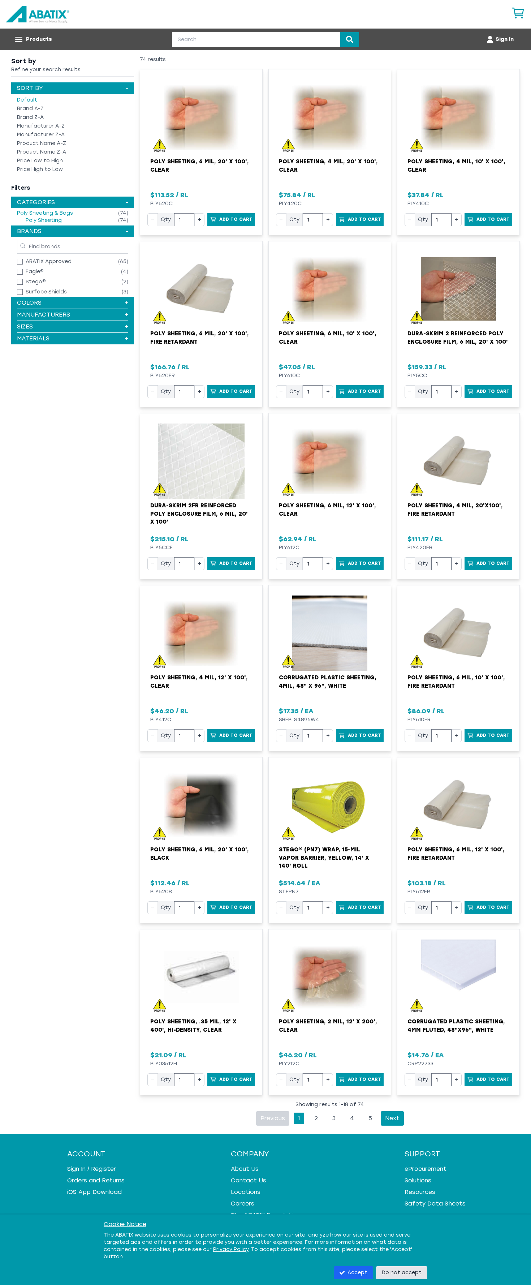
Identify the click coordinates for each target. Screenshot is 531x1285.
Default (27, 100)
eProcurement (425, 1168)
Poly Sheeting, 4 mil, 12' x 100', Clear (199, 681)
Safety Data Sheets (435, 1203)
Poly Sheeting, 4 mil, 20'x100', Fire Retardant (455, 509)
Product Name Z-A (41, 152)
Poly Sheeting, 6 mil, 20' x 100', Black (199, 853)
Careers (242, 1203)
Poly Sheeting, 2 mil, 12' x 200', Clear (328, 1025)
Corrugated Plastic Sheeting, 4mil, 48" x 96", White (327, 681)
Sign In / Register (91, 1168)
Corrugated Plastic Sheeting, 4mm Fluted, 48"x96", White (456, 1025)
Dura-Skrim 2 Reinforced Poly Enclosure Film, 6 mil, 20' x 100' (457, 337)
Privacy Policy (231, 1249)
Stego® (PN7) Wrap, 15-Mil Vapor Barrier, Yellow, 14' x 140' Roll (324, 857)
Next (392, 1118)
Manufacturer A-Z (41, 126)
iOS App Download (94, 1192)
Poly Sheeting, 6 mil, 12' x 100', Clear (327, 509)
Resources (420, 1192)
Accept (357, 1272)
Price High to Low (40, 169)
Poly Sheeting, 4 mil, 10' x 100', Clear (456, 165)
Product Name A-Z (41, 143)
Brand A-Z (30, 109)
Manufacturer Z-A (41, 135)
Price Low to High (40, 161)
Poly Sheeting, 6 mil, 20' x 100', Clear (199, 165)
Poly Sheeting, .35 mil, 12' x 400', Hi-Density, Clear (193, 1025)
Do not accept (402, 1272)
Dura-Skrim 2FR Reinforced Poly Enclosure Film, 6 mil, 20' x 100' (199, 513)
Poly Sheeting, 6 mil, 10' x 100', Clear (327, 337)
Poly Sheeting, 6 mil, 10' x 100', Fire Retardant (456, 681)
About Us (245, 1168)
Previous (272, 1118)
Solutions (418, 1180)
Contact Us (248, 1180)
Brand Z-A (30, 117)
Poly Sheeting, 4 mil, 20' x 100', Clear (328, 165)
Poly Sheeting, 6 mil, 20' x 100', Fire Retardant (199, 337)
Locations (245, 1192)
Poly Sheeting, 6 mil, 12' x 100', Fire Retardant (456, 853)
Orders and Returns (96, 1180)
